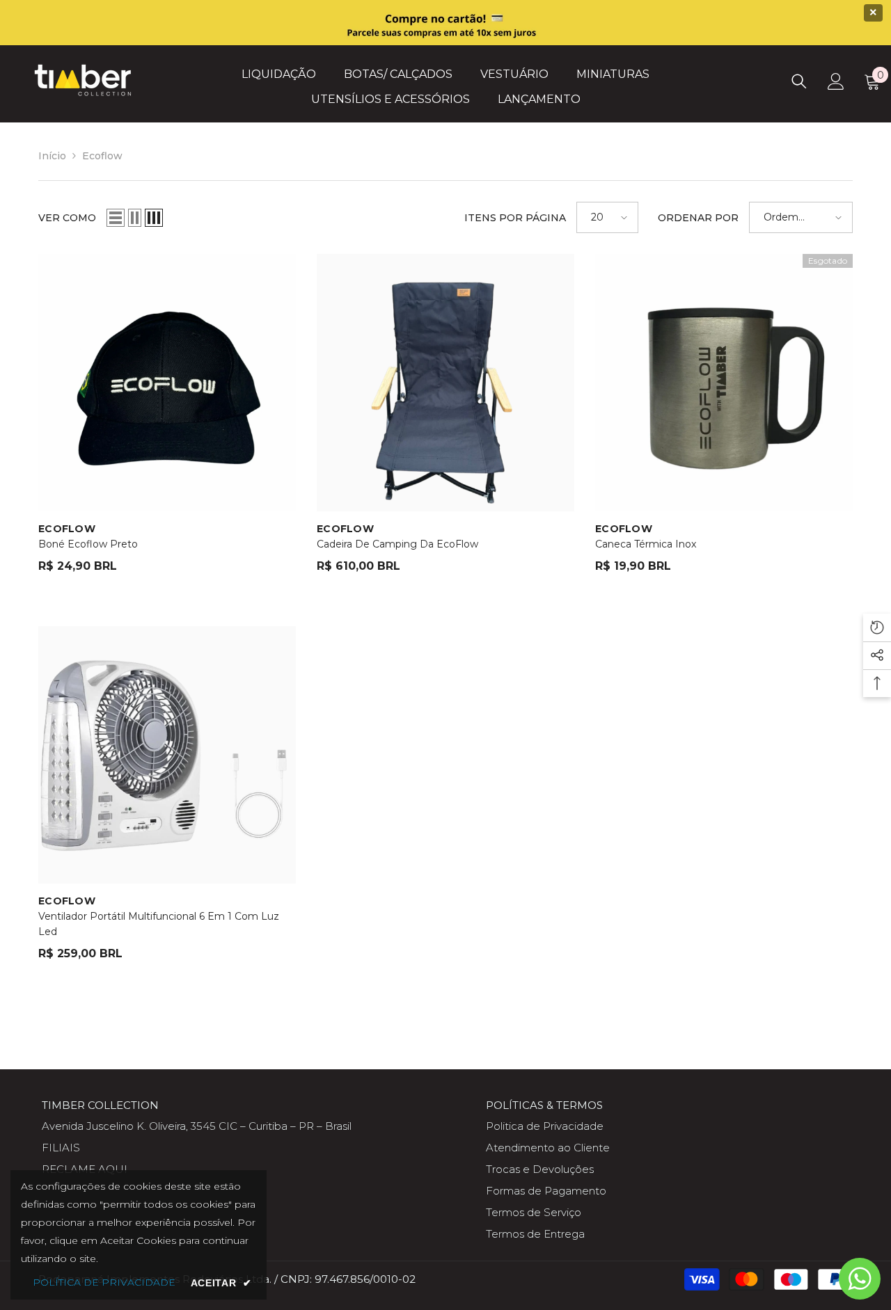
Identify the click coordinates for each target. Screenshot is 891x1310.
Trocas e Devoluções (540, 1169)
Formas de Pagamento (546, 1190)
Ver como (67, 217)
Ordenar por (698, 217)
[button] (116, 218)
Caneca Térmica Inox (645, 544)
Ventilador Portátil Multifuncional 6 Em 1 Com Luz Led (158, 924)
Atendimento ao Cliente (548, 1147)
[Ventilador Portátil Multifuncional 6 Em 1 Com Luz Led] (167, 755)
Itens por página (515, 217)
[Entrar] (836, 81)
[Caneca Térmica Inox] (724, 382)
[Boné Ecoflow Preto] (167, 382)
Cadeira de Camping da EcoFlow (397, 544)
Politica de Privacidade (545, 1126)
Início (52, 156)
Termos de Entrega (535, 1233)
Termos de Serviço (533, 1212)
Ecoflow (102, 156)
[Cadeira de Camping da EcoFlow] (445, 382)
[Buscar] (799, 81)
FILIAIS (61, 1147)
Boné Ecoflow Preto (88, 544)
